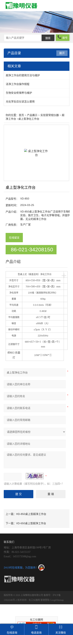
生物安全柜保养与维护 (19, 92)
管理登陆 (44, 600)
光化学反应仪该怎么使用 (20, 101)
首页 (21, 115)
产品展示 (32, 115)
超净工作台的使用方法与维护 (23, 75)
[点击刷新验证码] (35, 476)
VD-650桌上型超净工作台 (31, 523)
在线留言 (14, 237)
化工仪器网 (34, 600)
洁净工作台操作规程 (17, 84)
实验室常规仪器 (49, 115)
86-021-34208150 (32, 249)
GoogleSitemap (57, 600)
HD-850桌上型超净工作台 (31, 513)
